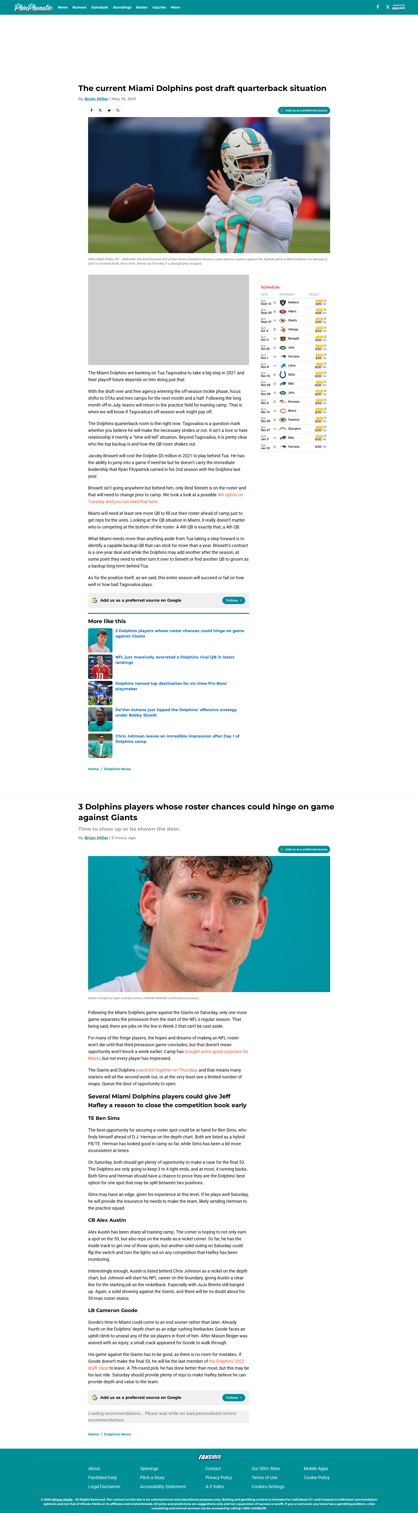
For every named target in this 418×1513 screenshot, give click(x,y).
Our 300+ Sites (266, 1468)
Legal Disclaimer (104, 1486)
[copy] (117, 110)
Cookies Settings (268, 1486)
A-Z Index (214, 1486)
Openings (149, 1468)
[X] (388, 7)
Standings (122, 7)
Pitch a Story (152, 1477)
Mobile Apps (316, 1468)
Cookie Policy (317, 1477)
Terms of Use (264, 1477)
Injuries (159, 7)
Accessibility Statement (163, 1486)
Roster (142, 7)
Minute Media (62, 1499)
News (63, 7)
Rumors (79, 7)
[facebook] (378, 7)
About (94, 1468)
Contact (213, 1468)
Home (93, 769)
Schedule (99, 7)
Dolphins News (117, 769)
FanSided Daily (102, 1477)
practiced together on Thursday (166, 1070)
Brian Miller (96, 99)
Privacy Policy (218, 1477)
